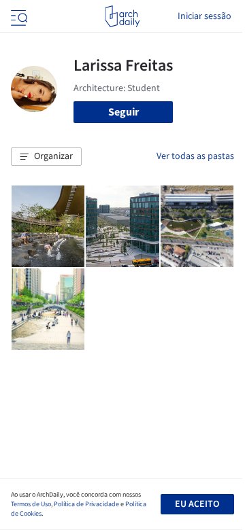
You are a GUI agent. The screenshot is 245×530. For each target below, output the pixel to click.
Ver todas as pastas (195, 156)
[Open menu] (17, 16)
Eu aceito (197, 504)
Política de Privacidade (86, 504)
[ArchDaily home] (122, 16)
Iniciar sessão (204, 16)
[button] (46, 156)
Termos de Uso (31, 504)
